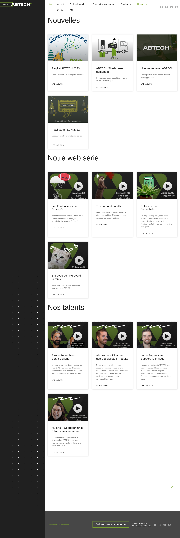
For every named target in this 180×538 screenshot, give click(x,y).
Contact (60, 10)
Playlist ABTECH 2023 (66, 68)
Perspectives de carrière (104, 4)
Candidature (126, 4)
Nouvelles (142, 4)
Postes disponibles (78, 4)
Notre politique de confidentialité (59, 524)
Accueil (60, 4)
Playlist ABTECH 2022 (66, 129)
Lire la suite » (58, 84)
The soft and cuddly (108, 206)
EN (71, 10)
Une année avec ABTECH (157, 68)
